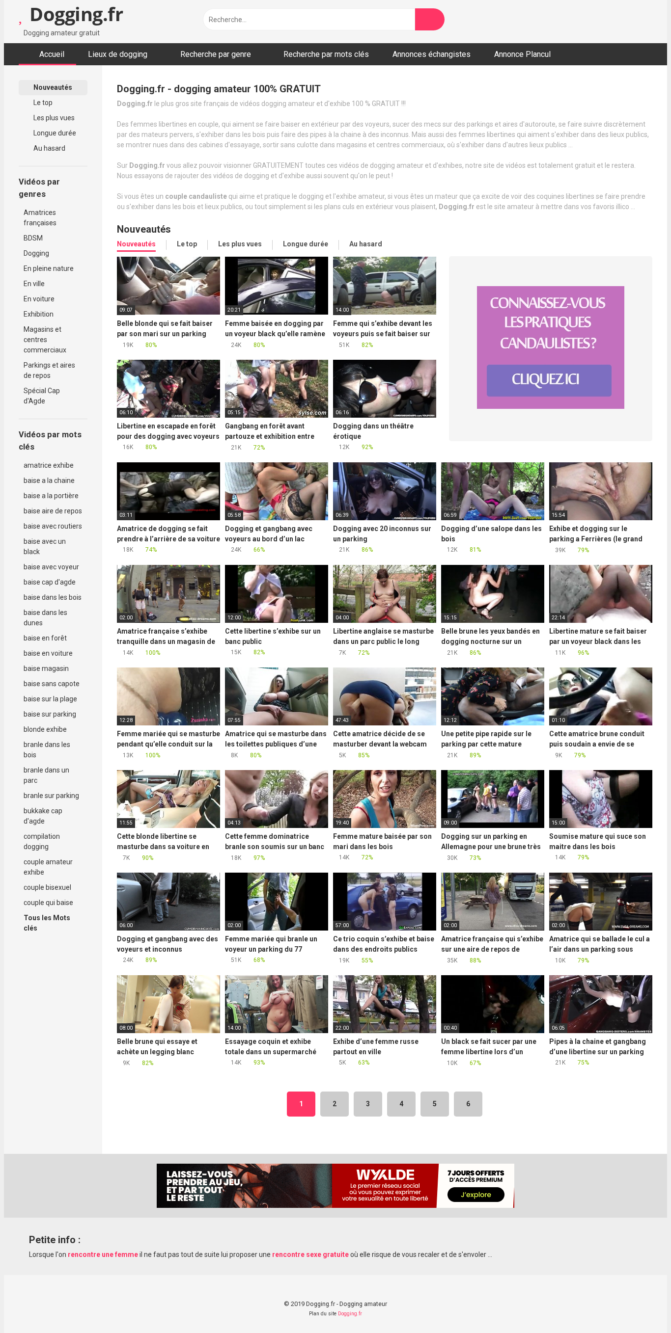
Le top (42, 103)
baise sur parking (50, 714)
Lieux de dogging (117, 54)
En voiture (39, 299)
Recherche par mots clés (326, 54)
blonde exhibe (45, 729)
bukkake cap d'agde (43, 816)
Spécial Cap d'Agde (42, 396)
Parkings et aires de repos (49, 370)
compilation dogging (42, 841)
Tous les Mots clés (47, 923)
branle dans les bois (47, 750)
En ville (34, 284)
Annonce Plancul (522, 54)
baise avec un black (45, 546)
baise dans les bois (53, 597)
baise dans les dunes (45, 618)
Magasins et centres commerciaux (45, 339)
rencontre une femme (103, 1254)
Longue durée (54, 133)
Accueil (51, 54)
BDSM (33, 238)
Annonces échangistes (431, 54)
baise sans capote (52, 684)
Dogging (36, 253)
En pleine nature (49, 268)
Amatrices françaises (40, 218)
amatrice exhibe (49, 465)
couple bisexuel (47, 887)
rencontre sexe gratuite (310, 1254)
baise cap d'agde (50, 582)
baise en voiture (48, 653)
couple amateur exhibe (48, 867)
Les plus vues (53, 118)
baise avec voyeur (51, 567)
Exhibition (39, 314)
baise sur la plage (50, 699)
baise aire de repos (53, 511)
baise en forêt (45, 638)
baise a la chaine (49, 480)
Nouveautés (52, 87)
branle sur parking (51, 796)
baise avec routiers (53, 526)
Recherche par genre (215, 54)
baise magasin (46, 668)
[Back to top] (638, 1303)
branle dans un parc (46, 775)
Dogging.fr (74, 14)
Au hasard (48, 148)
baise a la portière (51, 496)
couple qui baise (48, 902)
